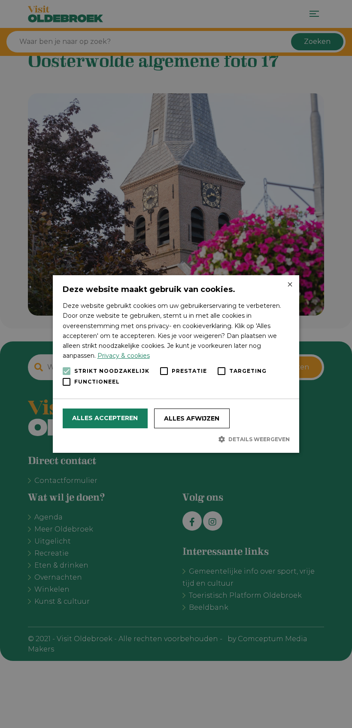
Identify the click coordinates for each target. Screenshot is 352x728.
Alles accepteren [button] (105, 418)
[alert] (176, 364)
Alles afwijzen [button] (191, 418)
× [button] (289, 285)
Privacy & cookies (123, 355)
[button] (176, 439)
